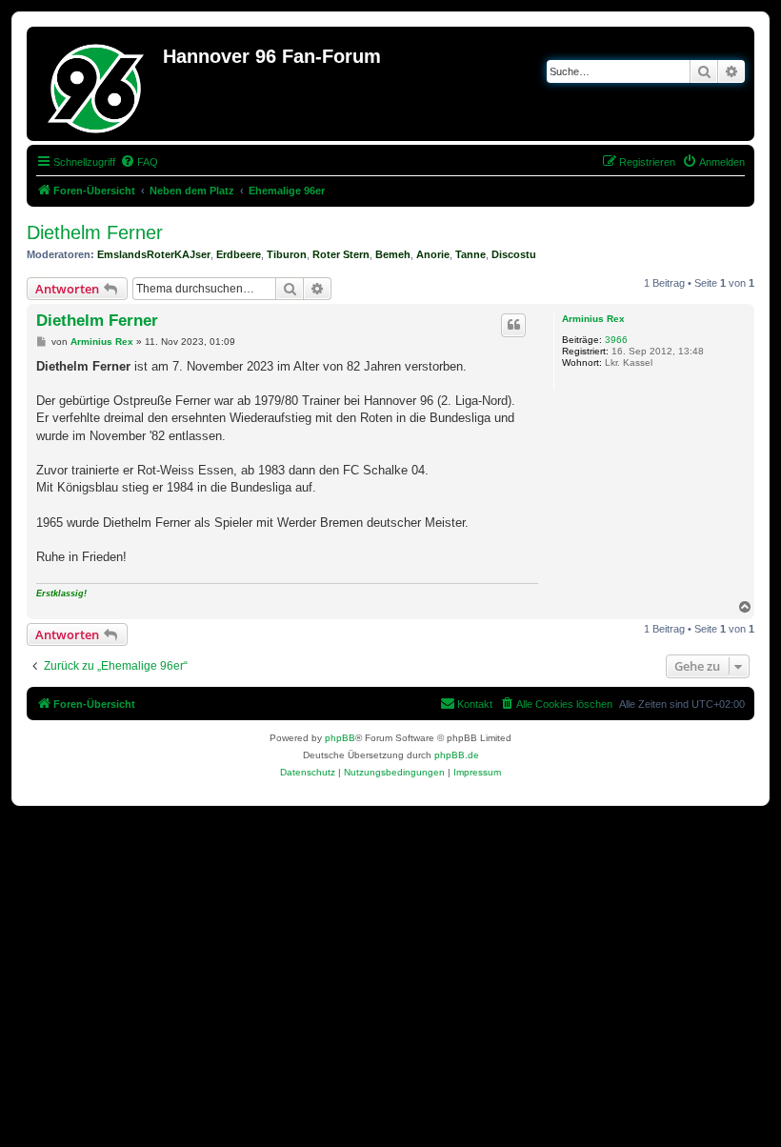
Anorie (433, 254)
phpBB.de (456, 755)
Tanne (470, 254)
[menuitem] (139, 162)
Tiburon (287, 254)
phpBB (340, 738)
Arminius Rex (593, 318)
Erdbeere (238, 254)
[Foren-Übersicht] (97, 83)
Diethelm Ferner (95, 232)
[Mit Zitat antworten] (513, 324)
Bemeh (393, 254)
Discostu (513, 254)
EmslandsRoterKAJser (153, 254)
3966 (616, 339)
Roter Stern (341, 254)
